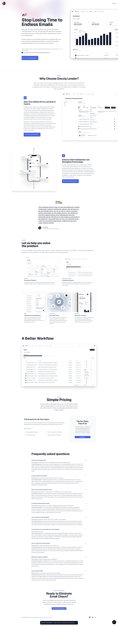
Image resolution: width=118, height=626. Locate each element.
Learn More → (82, 437)
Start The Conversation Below (29, 58)
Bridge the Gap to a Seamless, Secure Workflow (59, 622)
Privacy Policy (49, 617)
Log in (114, 3)
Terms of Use (42, 617)
